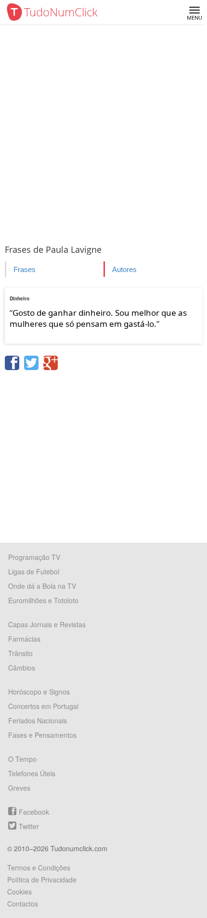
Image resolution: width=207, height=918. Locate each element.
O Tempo (22, 759)
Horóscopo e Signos (39, 691)
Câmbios (21, 667)
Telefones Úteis (31, 773)
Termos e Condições (38, 867)
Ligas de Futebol (33, 571)
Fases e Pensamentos (42, 735)
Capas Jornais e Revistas (47, 624)
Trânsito (20, 653)
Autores (124, 269)
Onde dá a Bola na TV (42, 586)
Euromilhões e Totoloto (43, 600)
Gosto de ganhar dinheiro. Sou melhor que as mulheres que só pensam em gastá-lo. (98, 318)
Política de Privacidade (42, 879)
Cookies (19, 891)
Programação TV (34, 557)
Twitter (29, 826)
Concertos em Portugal (43, 706)
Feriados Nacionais (37, 720)
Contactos (22, 903)
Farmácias (24, 639)
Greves (19, 788)
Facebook (34, 812)
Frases (24, 269)
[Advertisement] (103, 132)
